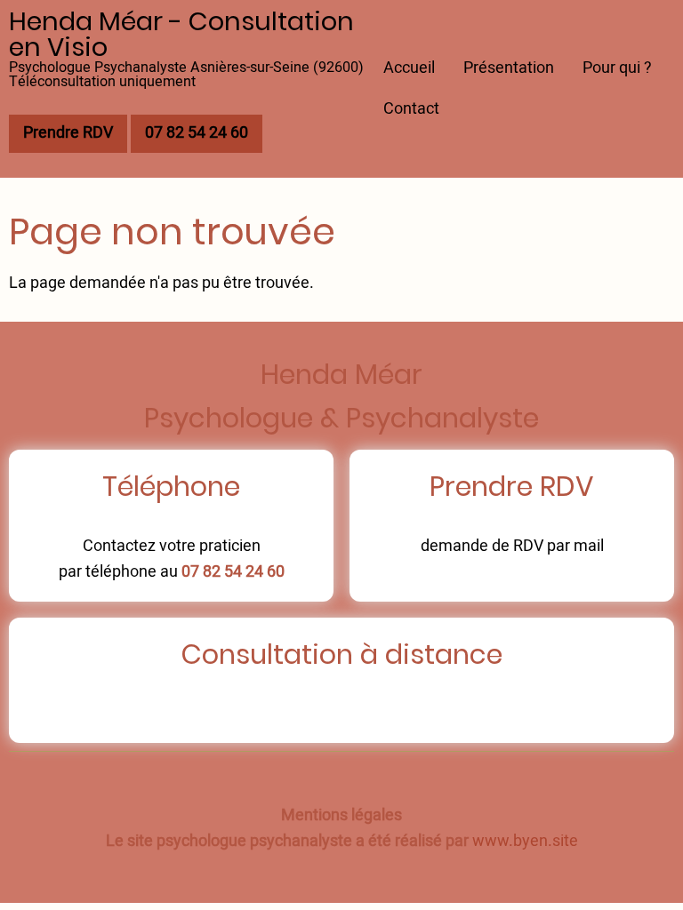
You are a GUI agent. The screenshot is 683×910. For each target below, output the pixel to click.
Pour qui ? (617, 68)
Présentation (508, 68)
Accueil (409, 68)
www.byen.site (525, 841)
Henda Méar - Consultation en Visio (181, 34)
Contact (411, 109)
